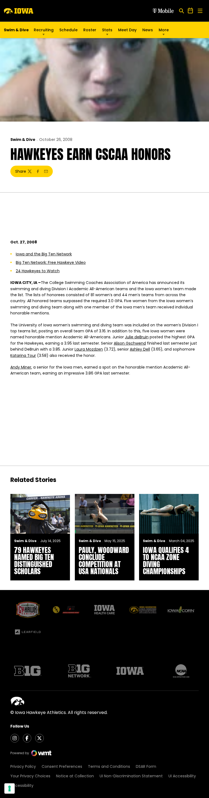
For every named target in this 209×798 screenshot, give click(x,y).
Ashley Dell (140, 349)
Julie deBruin (137, 337)
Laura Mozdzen (89, 349)
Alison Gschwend (130, 343)
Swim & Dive (22, 139)
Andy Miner (20, 367)
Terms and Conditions (109, 766)
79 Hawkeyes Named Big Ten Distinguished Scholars (34, 561)
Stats (107, 30)
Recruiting (44, 30)
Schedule (68, 30)
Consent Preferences (62, 766)
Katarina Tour (23, 355)
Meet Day (127, 30)
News (147, 30)
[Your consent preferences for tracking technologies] (9, 788)
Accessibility (21, 785)
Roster (89, 30)
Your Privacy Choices (30, 776)
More (164, 30)
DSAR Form (146, 766)
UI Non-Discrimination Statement (131, 776)
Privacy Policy (23, 766)
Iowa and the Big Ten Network (44, 254)
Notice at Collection (75, 776)
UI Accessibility (182, 776)
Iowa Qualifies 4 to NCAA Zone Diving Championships (166, 561)
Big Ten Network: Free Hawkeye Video (51, 262)
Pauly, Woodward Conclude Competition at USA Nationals (104, 561)
